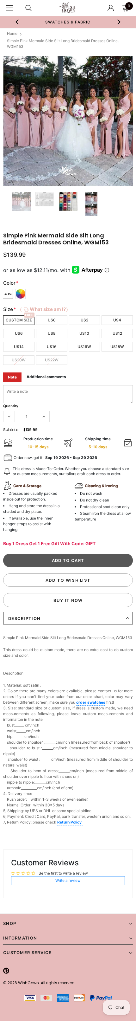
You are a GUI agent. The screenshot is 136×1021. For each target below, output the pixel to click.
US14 (19, 346)
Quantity (10, 406)
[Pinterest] (6, 970)
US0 (52, 320)
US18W (117, 346)
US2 (84, 320)
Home (12, 33)
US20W (19, 360)
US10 (84, 333)
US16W (84, 346)
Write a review (68, 880)
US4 (117, 320)
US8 (52, 333)
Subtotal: (12, 429)
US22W (52, 360)
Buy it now (68, 600)
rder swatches (91, 702)
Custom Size (19, 320)
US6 (19, 333)
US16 (52, 346)
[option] (68, 22)
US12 (117, 333)
